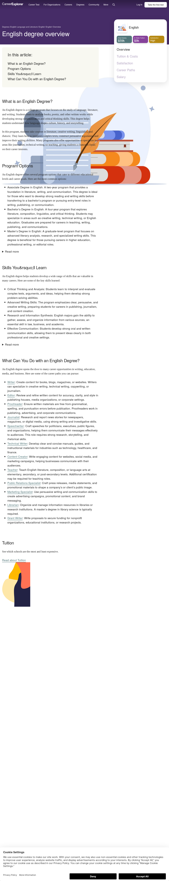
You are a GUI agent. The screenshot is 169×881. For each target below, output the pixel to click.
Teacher (12, 470)
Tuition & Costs (127, 56)
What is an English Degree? (26, 63)
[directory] (50, 67)
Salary (121, 77)
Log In (139, 4)
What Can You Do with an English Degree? (37, 78)
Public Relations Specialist (23, 483)
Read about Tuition (14, 560)
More (106, 4)
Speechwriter (15, 426)
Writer (11, 382)
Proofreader (14, 404)
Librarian (12, 505)
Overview (123, 49)
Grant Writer (15, 518)
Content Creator (17, 456)
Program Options (19, 68)
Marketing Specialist (19, 492)
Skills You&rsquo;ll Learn (24, 73)
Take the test (156, 4)
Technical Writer (17, 443)
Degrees (80, 4)
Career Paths (126, 70)
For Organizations (52, 4)
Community (94, 4)
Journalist (13, 417)
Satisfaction (125, 63)
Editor (11, 395)
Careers (68, 4)
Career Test (34, 4)
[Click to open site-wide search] (113, 4)
